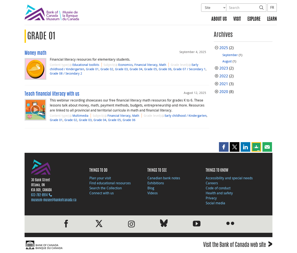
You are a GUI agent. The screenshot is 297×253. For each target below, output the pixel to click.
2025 (223, 47)
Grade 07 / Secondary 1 (189, 69)
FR (272, 7)
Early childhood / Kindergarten (186, 115)
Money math (35, 53)
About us (219, 19)
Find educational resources (110, 183)
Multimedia (80, 115)
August (227, 61)
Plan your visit (100, 178)
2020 (223, 91)
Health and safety (219, 193)
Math (162, 65)
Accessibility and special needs (229, 178)
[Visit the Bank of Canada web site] (85, 245)
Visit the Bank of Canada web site (237, 245)
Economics (125, 65)
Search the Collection (105, 188)
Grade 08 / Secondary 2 (66, 73)
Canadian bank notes (163, 178)
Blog (150, 188)
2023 (223, 68)
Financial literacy (145, 65)
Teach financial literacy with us (52, 94)
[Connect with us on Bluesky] (164, 224)
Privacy (211, 198)
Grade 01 (92, 69)
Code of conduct (218, 188)
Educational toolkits (85, 65)
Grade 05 (150, 69)
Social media (215, 203)
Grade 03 (121, 69)
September (230, 55)
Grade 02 (106, 69)
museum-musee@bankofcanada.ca (53, 200)
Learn (272, 19)
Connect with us (101, 193)
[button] (224, 147)
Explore (253, 19)
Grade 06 (165, 69)
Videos (152, 193)
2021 (223, 83)
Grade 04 (136, 69)
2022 (223, 75)
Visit (237, 19)
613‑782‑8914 (39, 195)
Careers (212, 183)
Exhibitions (155, 183)
